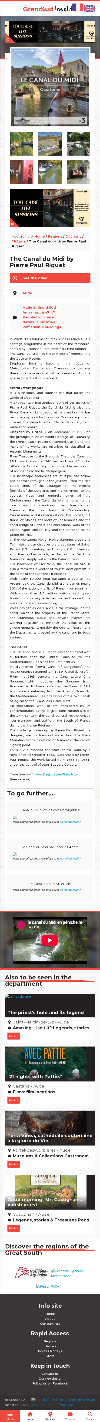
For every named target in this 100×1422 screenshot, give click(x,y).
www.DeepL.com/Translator (56, 774)
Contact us (50, 1374)
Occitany (73, 236)
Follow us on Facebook (50, 1383)
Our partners (50, 1324)
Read (13, 1036)
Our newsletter (50, 1379)
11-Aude (19, 241)
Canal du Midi (69, 821)
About (50, 1319)
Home (39, 236)
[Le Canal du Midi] (50, 141)
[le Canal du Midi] (50, 92)
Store (50, 1356)
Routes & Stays (50, 1351)
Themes (50, 1346)
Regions (55, 236)
